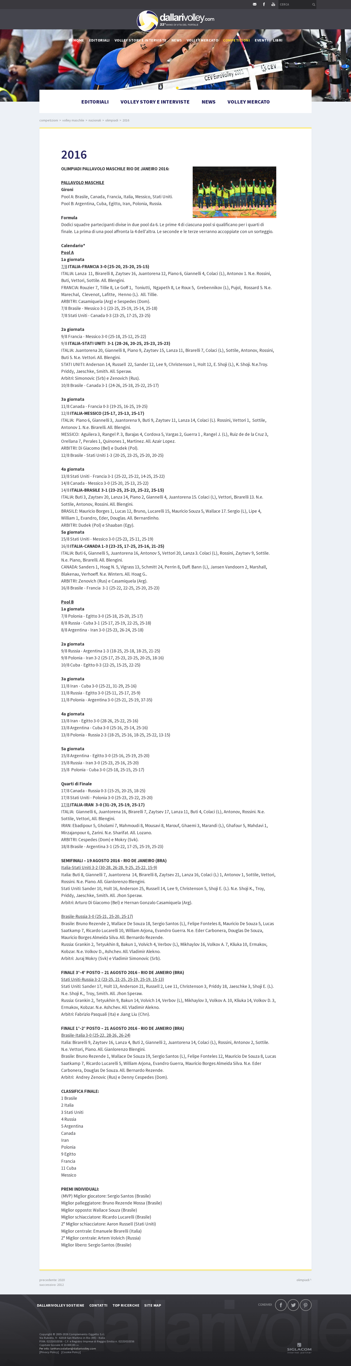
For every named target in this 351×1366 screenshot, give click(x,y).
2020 (61, 1280)
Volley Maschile (73, 120)
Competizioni (48, 120)
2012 (60, 1285)
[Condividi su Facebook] (281, 1305)
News (209, 101)
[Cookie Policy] (71, 1352)
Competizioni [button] (236, 40)
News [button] (176, 40)
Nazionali (95, 120)
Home (79, 40)
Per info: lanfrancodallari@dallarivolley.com (67, 1348)
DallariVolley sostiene (61, 1305)
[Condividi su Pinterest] (306, 1305)
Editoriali (99, 40)
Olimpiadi (111, 120)
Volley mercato (202, 40)
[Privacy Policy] (49, 1352)
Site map (152, 1305)
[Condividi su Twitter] (293, 1305)
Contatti (98, 1305)
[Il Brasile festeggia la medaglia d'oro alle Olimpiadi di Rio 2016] (231, 191)
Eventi (261, 40)
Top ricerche (126, 1305)
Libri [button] (277, 40)
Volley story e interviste (141, 40)
